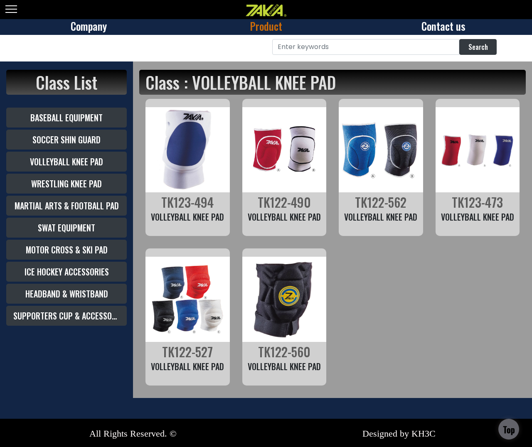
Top (509, 429)
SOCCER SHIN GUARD (66, 139)
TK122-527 (187, 351)
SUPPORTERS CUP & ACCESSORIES (69, 315)
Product (266, 26)
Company (89, 26)
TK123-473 (477, 202)
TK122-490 (284, 202)
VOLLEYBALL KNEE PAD (66, 161)
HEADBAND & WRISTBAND (66, 293)
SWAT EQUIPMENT (66, 227)
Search (478, 47)
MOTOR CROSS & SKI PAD (67, 249)
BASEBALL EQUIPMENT (66, 117)
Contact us (443, 26)
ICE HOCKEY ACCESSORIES (67, 271)
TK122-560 (284, 351)
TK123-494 (187, 202)
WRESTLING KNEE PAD (66, 183)
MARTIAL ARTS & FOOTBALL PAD (67, 205)
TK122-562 (380, 202)
